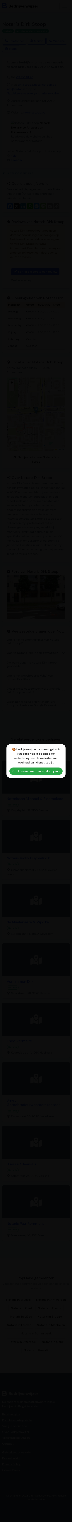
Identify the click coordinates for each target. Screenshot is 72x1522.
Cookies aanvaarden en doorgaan (36, 771)
